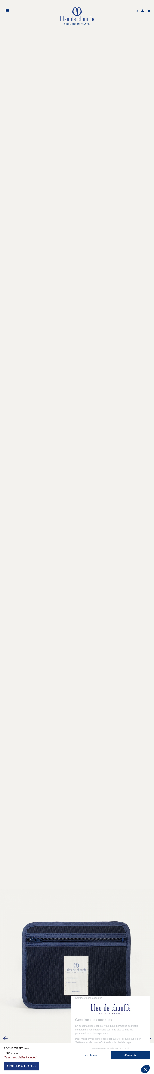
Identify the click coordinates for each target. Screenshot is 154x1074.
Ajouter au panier (21, 1066)
